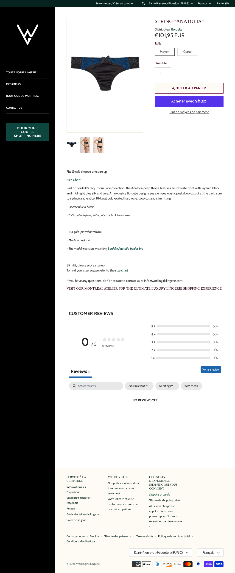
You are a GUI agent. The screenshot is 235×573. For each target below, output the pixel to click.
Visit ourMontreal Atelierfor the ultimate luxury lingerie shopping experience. (145, 288)
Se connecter (103, 3)
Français (202, 3)
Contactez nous (76, 536)
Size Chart (74, 180)
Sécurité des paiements (117, 536)
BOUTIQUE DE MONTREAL (22, 95)
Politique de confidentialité (174, 536)
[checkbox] (191, 386)
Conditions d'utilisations (81, 541)
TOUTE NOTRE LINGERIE (21, 72)
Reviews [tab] (80, 371)
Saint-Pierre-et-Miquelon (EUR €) (169, 3)
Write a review (210, 369)
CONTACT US (14, 107)
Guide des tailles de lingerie (83, 514)
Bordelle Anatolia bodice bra (125, 248)
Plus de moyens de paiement (189, 112)
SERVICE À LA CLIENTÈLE (76, 479)
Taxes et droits (144, 536)
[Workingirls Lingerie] (27, 34)
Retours (71, 508)
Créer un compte (123, 3)
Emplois (94, 536)
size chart (121, 270)
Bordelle (176, 29)
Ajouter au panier (189, 88)
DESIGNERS (13, 84)
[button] (133, 123)
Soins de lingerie (76, 520)
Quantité (161, 63)
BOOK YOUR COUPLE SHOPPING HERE (27, 132)
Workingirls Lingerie (88, 563)
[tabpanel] (145, 416)
